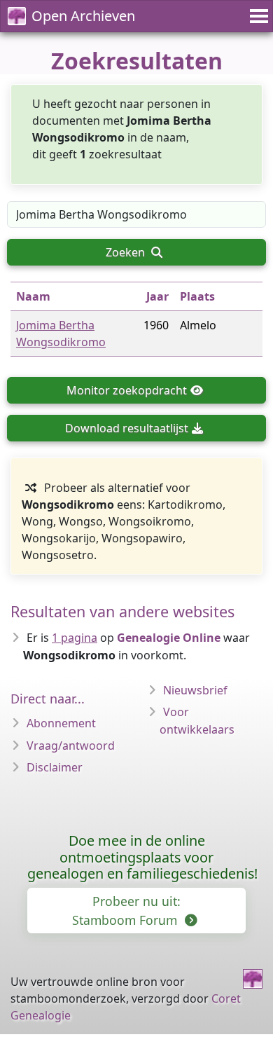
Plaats (197, 296)
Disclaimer (55, 767)
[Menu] (256, 16)
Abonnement (61, 723)
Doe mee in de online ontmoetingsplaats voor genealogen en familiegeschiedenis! (142, 857)
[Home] (252, 979)
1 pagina (74, 637)
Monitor (126, 390)
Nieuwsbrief (195, 690)
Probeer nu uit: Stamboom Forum (126, 910)
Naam (33, 296)
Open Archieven (83, 15)
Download (126, 428)
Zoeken (127, 252)
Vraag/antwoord (71, 745)
